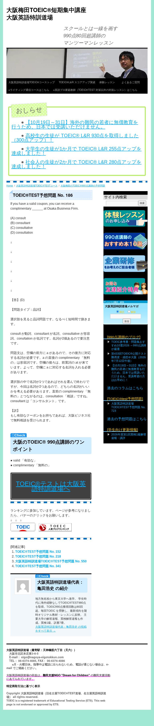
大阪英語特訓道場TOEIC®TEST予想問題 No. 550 (51, 561)
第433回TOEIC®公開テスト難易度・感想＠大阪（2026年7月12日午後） (128, 357)
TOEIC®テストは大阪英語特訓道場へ (51, 486)
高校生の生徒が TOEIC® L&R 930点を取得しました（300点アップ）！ (75, 138)
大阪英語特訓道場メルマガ (122, 306)
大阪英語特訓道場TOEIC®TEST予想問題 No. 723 (128, 407)
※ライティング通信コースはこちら (28, 90)
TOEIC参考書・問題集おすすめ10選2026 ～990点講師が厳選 (128, 345)
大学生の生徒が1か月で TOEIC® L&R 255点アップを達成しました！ (76, 151)
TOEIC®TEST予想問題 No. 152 (38, 551)
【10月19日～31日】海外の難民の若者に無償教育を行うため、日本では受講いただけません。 (74, 124)
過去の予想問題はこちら (127, 419)
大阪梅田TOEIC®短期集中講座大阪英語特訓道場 (46, 13)
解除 (133, 312)
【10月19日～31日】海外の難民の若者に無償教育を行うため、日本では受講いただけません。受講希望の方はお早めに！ (128, 372)
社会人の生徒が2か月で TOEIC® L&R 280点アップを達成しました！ (76, 164)
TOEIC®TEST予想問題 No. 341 (38, 566)
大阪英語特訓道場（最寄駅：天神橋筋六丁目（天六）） (41, 650)
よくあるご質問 (132, 82)
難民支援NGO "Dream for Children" (66, 675)
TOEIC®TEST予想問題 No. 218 (38, 556)
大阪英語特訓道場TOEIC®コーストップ (31, 82)
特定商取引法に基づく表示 (23, 686)
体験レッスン (108, 82)
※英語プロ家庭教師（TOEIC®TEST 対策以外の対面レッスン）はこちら (95, 90)
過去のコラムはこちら (125, 388)
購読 (122, 312)
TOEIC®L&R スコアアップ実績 (77, 82)
